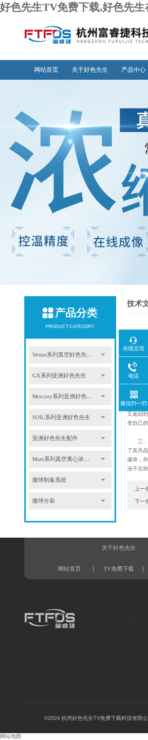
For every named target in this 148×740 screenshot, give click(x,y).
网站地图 (10, 736)
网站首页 (46, 69)
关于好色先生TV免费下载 (90, 73)
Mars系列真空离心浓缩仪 (63, 459)
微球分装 (43, 501)
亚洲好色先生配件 (55, 438)
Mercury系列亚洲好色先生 (65, 396)
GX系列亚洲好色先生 (59, 375)
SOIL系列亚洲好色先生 (61, 417)
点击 (103, 354)
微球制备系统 (49, 480)
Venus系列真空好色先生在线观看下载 (72, 355)
